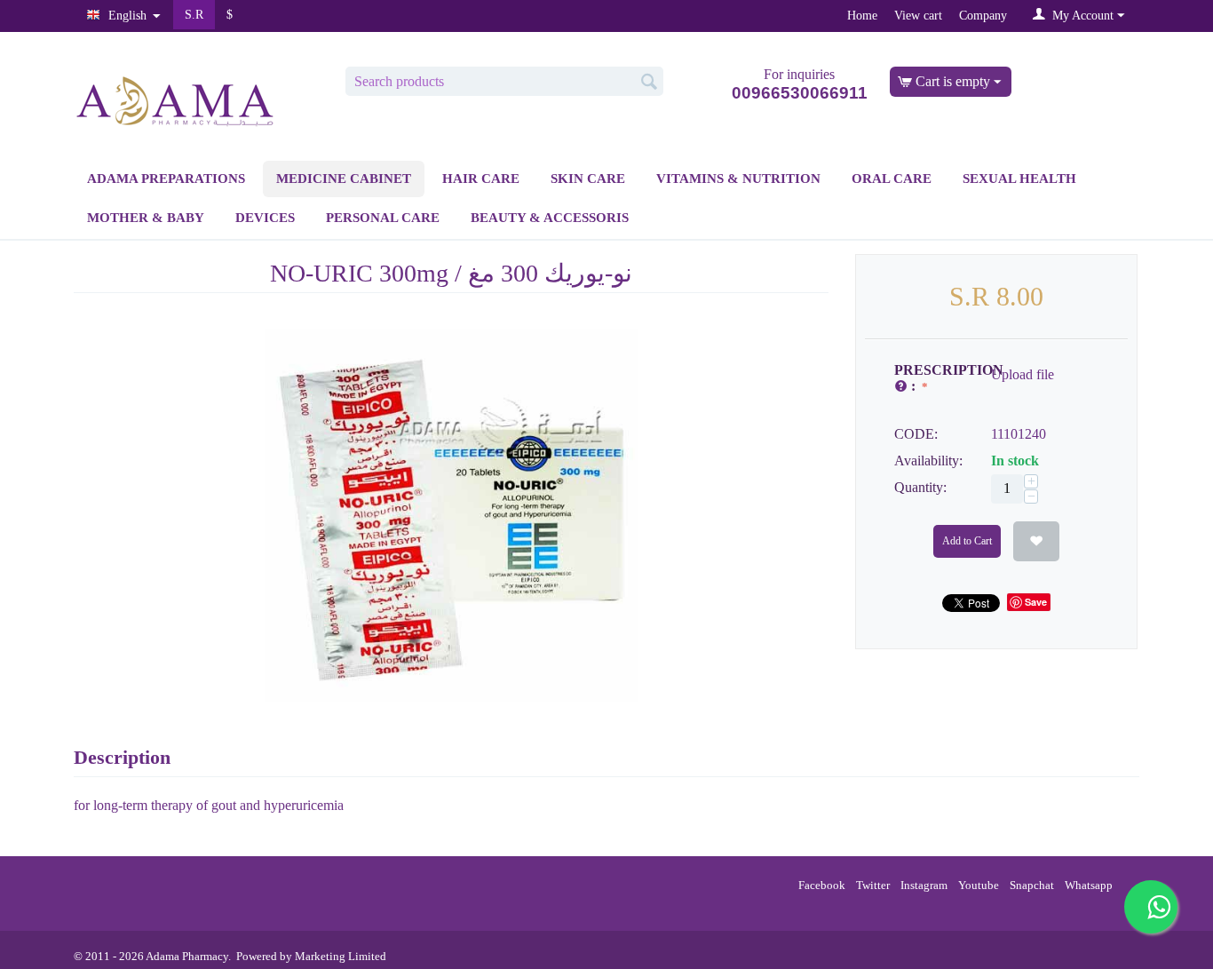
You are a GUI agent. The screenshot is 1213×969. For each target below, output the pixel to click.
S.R (194, 14)
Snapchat (1030, 885)
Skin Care (588, 178)
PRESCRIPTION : (936, 377)
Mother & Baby (145, 217)
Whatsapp (1087, 885)
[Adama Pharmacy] (176, 99)
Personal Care (383, 217)
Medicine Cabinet (343, 178)
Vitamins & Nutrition (738, 178)
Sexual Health (1019, 178)
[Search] (650, 82)
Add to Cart (967, 541)
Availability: (928, 460)
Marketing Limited (340, 956)
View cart (918, 15)
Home (862, 15)
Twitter (871, 885)
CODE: (916, 433)
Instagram (922, 885)
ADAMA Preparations (166, 178)
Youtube (977, 885)
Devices (265, 217)
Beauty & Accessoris (550, 217)
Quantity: (920, 487)
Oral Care (892, 178)
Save (1036, 601)
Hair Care (480, 178)
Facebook (820, 885)
